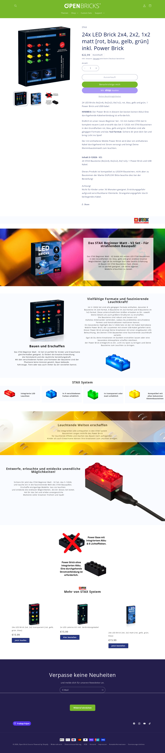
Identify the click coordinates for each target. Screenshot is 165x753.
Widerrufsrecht (56, 744)
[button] (15, 5)
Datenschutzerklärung (73, 744)
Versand (96, 59)
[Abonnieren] (102, 690)
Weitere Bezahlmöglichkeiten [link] (110, 96)
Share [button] (86, 204)
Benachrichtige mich (109, 84)
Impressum (102, 744)
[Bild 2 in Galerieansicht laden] (36, 98)
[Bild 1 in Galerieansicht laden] (20, 98)
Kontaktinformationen (117, 744)
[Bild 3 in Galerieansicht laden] (52, 98)
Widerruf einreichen (82, 708)
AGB (85, 744)
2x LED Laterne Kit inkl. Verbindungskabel (79, 627)
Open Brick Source (26, 744)
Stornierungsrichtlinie (136, 744)
